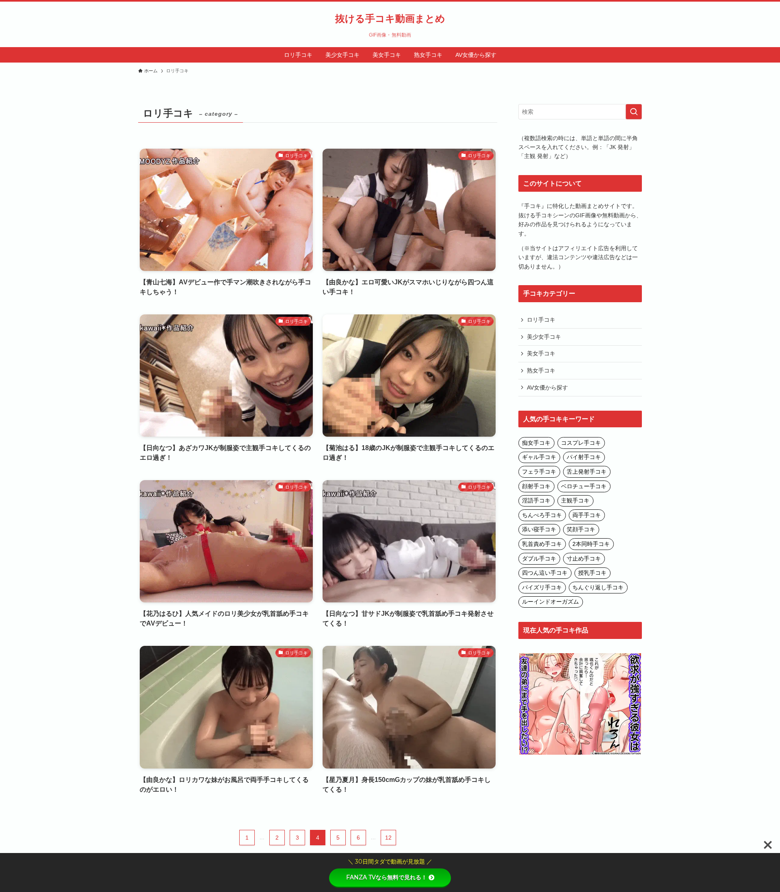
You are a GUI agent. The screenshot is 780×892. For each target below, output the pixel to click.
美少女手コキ (544, 336)
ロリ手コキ (541, 319)
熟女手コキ (541, 370)
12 (388, 837)
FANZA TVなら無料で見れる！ (386, 877)
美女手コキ (541, 353)
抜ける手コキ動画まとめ (390, 19)
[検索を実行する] (634, 111)
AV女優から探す (547, 387)
